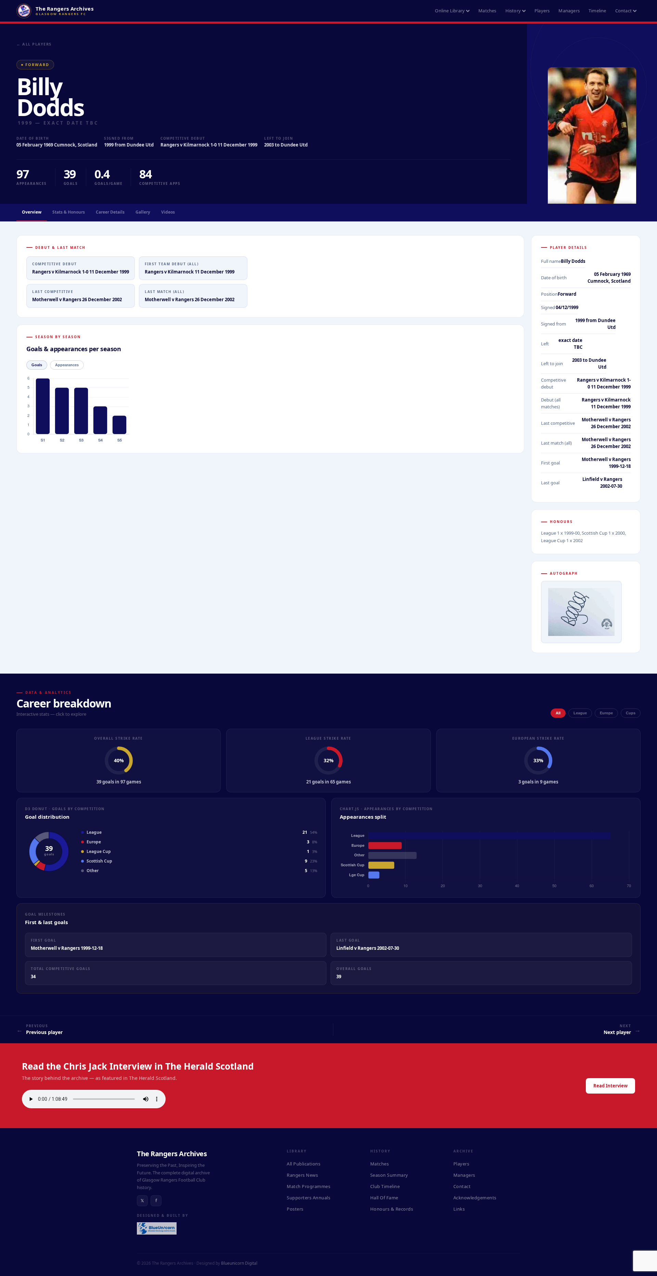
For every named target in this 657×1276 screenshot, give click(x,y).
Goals (36, 365)
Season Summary (389, 1175)
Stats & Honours (68, 212)
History (513, 11)
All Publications (303, 1164)
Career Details (110, 212)
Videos (168, 212)
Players (542, 11)
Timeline (597, 11)
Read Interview (610, 1086)
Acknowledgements (475, 1198)
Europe (606, 713)
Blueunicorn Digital (239, 1263)
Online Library (450, 11)
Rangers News (302, 1175)
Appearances (67, 365)
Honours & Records (391, 1209)
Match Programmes (308, 1186)
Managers (569, 11)
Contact (623, 11)
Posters (295, 1209)
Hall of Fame (384, 1198)
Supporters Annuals (308, 1198)
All (558, 713)
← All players (34, 44)
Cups (630, 713)
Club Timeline (385, 1186)
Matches (487, 11)
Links (459, 1209)
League (580, 713)
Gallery (143, 212)
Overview (31, 212)
